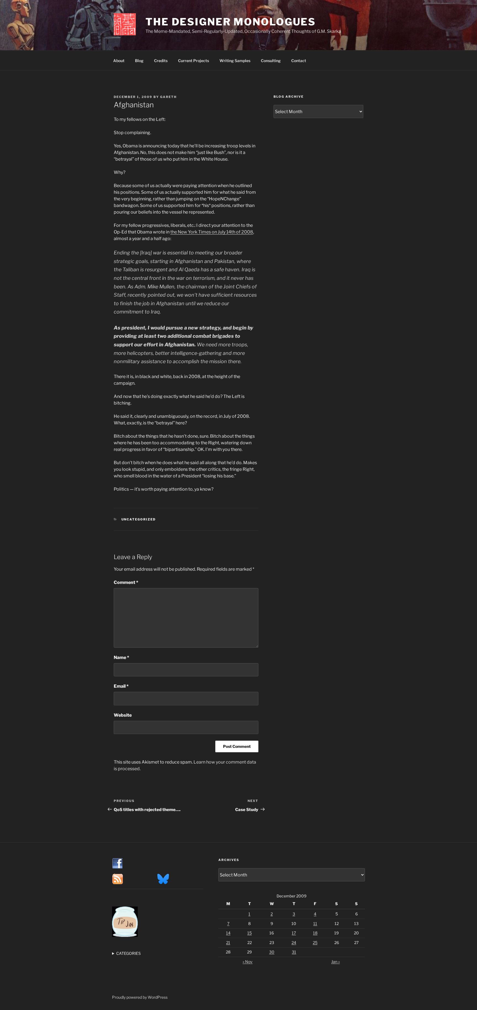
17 (294, 933)
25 (315, 942)
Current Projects (193, 60)
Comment (126, 582)
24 (294, 942)
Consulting (271, 60)
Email (121, 686)
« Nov (248, 961)
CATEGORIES (128, 953)
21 (228, 942)
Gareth (168, 97)
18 (315, 933)
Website (123, 715)
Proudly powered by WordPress (140, 997)
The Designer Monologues (230, 22)
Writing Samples (234, 60)
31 (294, 952)
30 (271, 952)
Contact (298, 60)
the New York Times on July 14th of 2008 (211, 232)
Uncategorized (138, 519)
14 (228, 933)
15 (249, 933)
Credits (161, 60)
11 (315, 923)
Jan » (335, 961)
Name (121, 657)
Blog (139, 60)
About (118, 60)
